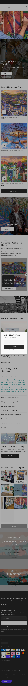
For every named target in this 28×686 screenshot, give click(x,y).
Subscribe (13, 346)
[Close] (24, 334)
